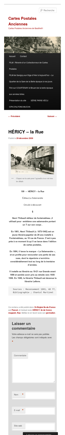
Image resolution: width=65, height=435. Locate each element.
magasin (12, 312)
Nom (19, 394)
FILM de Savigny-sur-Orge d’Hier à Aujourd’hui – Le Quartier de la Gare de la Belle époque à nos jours (31, 78)
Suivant (52, 116)
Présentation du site (17, 100)
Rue (19, 312)
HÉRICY (36, 310)
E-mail (19, 410)
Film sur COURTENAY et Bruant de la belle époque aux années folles (31, 90)
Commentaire (20, 355)
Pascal (15, 310)
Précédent (14, 116)
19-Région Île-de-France (45, 307)
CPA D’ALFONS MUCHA (19, 106)
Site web (18, 425)
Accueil (12, 56)
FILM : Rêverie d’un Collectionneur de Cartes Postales (28, 65)
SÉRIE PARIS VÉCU (39, 100)
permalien (50, 312)
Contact (23, 56)
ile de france (46, 310)
